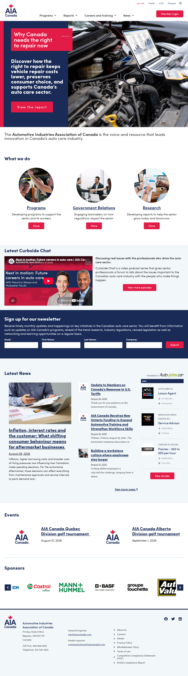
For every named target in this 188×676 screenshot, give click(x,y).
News (127, 15)
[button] (180, 3)
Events (152, 3)
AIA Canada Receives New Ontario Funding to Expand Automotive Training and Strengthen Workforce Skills (112, 422)
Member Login (170, 14)
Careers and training (99, 15)
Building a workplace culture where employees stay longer (109, 454)
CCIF (161, 3)
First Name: (48, 339)
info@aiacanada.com (80, 634)
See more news (125, 489)
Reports (68, 15)
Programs (46, 15)
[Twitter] (173, 618)
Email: (8, 339)
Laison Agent (167, 393)
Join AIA (140, 3)
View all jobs (162, 476)
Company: (131, 339)
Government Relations (94, 207)
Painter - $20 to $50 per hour (169, 451)
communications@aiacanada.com (86, 644)
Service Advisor (169, 423)
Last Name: (90, 339)
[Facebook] (165, 618)
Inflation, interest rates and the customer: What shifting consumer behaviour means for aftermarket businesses (37, 438)
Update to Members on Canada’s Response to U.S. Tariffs (111, 389)
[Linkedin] (180, 618)
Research (152, 207)
